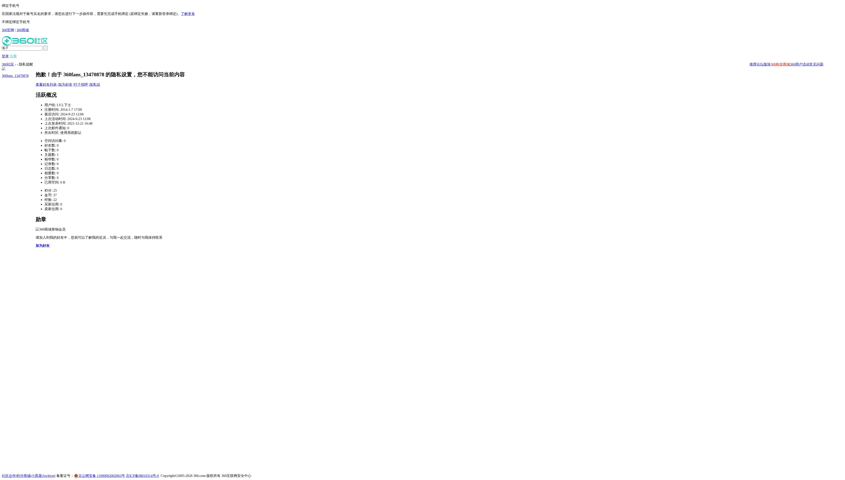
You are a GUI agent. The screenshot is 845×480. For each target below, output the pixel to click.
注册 (13, 56)
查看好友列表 (46, 84)
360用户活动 (799, 64)
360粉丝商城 (780, 64)
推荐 (753, 64)
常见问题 (816, 64)
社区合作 (9, 476)
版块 (767, 64)
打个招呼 (81, 84)
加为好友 (65, 84)
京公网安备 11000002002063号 (101, 476)
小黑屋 (36, 476)
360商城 (23, 30)
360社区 (8, 64)
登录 (5, 56)
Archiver (48, 476)
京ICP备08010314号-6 (142, 476)
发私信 (95, 84)
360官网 (8, 30)
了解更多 (188, 14)
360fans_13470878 (15, 76)
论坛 (760, 64)
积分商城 (24, 476)
